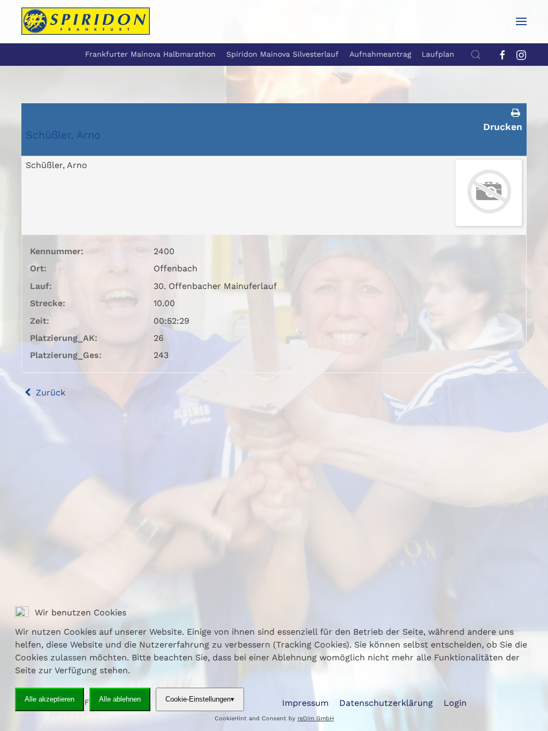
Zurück (49, 392)
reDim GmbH (316, 718)
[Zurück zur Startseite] (85, 21)
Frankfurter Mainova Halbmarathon (150, 54)
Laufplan (438, 54)
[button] (521, 21)
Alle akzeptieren (49, 699)
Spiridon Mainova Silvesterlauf (282, 54)
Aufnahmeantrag (380, 54)
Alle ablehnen (120, 699)
